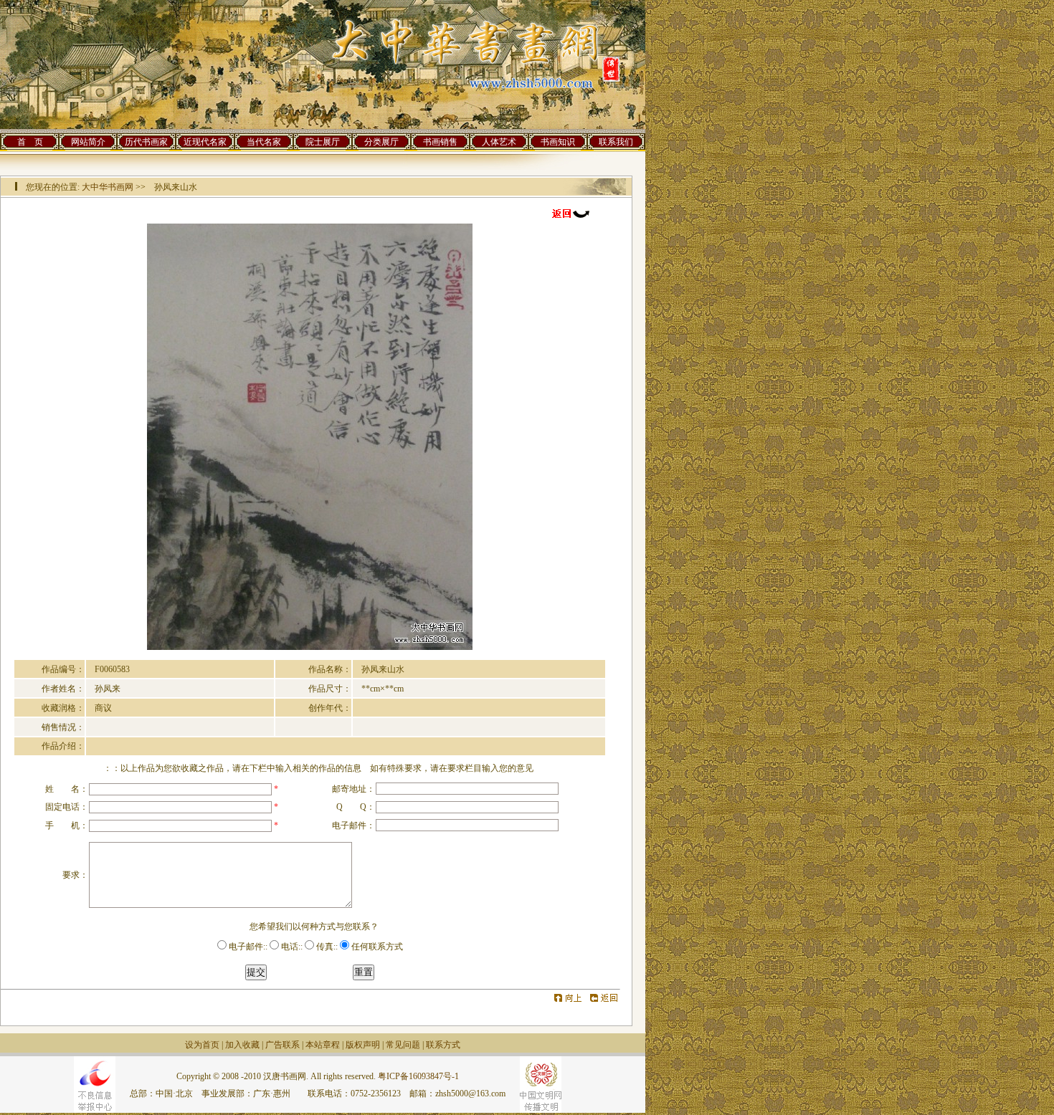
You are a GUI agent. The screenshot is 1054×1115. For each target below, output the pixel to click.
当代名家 (264, 142)
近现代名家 (205, 142)
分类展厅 (381, 142)
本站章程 (322, 1045)
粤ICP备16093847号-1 (418, 1076)
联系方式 (443, 1045)
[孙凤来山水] (310, 647)
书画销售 (440, 142)
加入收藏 (242, 1045)
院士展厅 (322, 142)
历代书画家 (146, 142)
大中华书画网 (107, 187)
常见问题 (403, 1045)
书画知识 (558, 142)
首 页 (30, 142)
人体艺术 (499, 142)
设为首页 (202, 1045)
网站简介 (88, 142)
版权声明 (363, 1045)
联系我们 (616, 142)
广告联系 (282, 1045)
